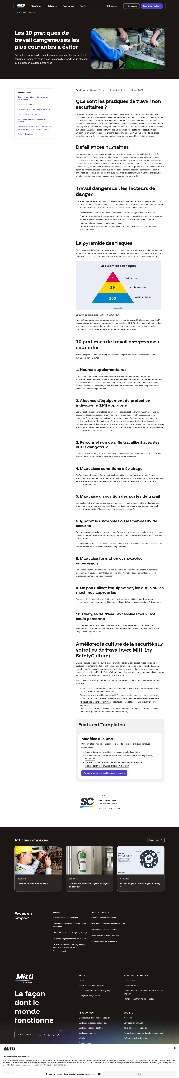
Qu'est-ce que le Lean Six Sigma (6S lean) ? (70, 933)
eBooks (82, 1038)
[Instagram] (57, 1034)
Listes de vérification (100, 912)
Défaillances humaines (26, 104)
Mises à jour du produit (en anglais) (94, 990)
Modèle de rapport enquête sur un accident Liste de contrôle (112, 752)
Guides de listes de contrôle (91, 1028)
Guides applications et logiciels (93, 1023)
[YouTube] (40, 1034)
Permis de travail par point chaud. (104, 942)
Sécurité (32, 12)
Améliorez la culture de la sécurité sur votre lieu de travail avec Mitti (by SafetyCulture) (35, 128)
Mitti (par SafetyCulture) (89, 995)
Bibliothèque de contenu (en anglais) (95, 1018)
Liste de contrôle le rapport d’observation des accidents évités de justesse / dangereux (119, 757)
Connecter (133, 6)
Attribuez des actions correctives (95, 702)
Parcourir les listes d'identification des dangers (104, 773)
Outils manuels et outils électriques (105, 936)
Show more (154, 840)
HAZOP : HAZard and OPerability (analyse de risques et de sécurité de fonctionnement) (69, 948)
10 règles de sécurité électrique (65, 918)
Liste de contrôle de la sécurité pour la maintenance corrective (113, 762)
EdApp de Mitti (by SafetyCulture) (113, 711)
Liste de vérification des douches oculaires (108, 923)
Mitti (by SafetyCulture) (106, 672)
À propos (128, 1018)
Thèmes (23, 12)
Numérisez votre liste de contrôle (139, 999)
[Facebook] (53, 1034)
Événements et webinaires (135, 1038)
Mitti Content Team (95, 90)
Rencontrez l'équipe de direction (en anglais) (143, 1033)
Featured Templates (25, 134)
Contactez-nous (131, 985)
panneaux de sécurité (89, 532)
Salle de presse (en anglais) (136, 1028)
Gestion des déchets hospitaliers (104, 930)
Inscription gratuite (151, 6)
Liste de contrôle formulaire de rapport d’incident (107, 766)
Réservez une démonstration (91, 985)
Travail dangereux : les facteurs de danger (34, 109)
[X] (44, 1034)
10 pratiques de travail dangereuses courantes (32, 120)
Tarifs (81, 980)
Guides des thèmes (87, 1033)
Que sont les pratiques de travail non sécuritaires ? (33, 98)
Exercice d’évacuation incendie (103, 918)
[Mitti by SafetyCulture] (20, 6)
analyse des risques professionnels (144, 698)
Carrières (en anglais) (133, 1023)
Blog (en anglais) (86, 1043)
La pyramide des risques (27, 114)
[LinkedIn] (49, 1034)
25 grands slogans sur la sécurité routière (69, 939)
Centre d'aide (129, 980)
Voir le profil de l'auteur (108, 808)
